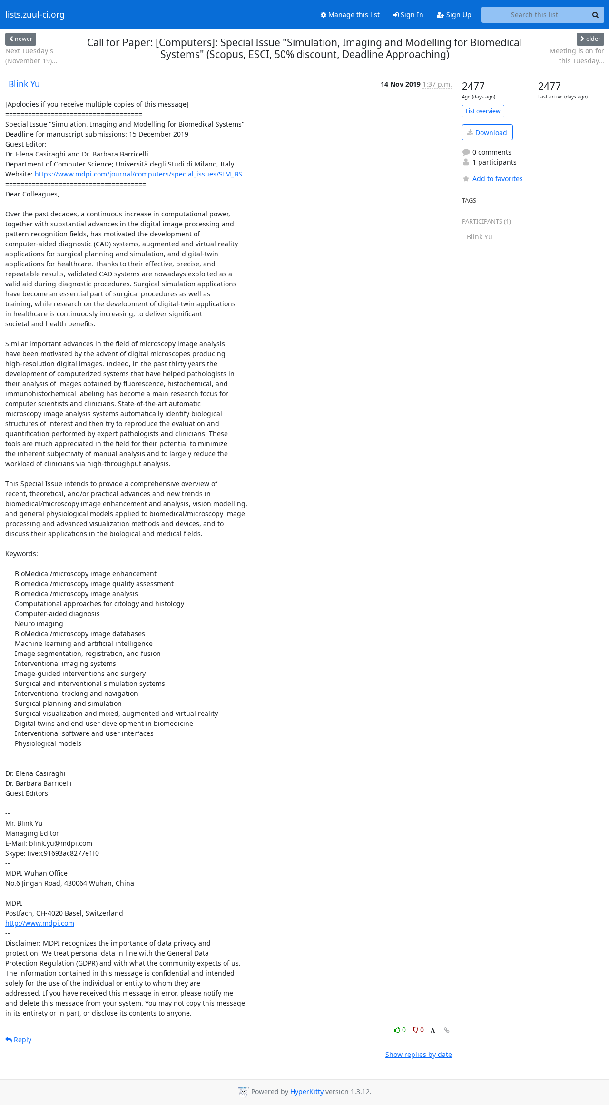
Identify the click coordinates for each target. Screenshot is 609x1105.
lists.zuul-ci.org (35, 14)
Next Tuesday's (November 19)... (31, 55)
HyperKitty (307, 1091)
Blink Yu (24, 83)
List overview (483, 111)
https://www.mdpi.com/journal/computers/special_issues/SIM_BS (138, 173)
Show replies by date (418, 1054)
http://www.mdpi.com (39, 923)
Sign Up (457, 14)
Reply (21, 1039)
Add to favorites (497, 178)
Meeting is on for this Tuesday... (577, 55)
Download (490, 132)
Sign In (411, 14)
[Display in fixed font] (432, 1031)
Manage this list (353, 14)
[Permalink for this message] (447, 1030)
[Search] (595, 15)
